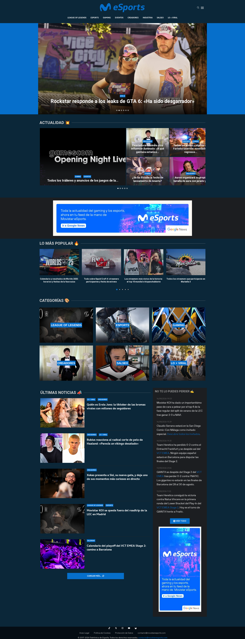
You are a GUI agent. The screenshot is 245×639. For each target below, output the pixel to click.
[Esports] (122, 325)
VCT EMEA (163, 453)
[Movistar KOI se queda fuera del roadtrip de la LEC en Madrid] (62, 518)
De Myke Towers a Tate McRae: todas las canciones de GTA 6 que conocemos (122, 99)
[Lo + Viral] (178, 363)
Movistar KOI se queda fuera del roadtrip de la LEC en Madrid (117, 512)
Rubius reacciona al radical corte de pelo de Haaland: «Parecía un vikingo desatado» (115, 442)
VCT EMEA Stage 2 (168, 507)
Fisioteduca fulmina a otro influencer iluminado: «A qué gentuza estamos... (147, 148)
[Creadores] (66, 363)
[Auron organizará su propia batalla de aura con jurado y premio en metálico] (190, 171)
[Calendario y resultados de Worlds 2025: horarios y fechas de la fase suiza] (59, 262)
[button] (43, 68)
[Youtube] (129, 628)
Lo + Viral (173, 17)
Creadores (133, 17)
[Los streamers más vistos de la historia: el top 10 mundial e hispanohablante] (143, 262)
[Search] (198, 8)
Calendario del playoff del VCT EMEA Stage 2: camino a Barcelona (116, 547)
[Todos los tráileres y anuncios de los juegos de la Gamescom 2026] (83, 156)
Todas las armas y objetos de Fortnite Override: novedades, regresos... (190, 148)
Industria (148, 17)
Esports (95, 17)
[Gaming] (178, 325)
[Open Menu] (202, 7)
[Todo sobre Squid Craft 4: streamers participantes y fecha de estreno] (101, 262)
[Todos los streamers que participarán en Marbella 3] (186, 262)
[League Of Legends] (66, 325)
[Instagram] (122, 628)
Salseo (160, 17)
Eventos (119, 17)
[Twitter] (116, 628)
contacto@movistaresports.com (152, 633)
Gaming (107, 17)
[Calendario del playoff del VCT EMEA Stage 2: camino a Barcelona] (62, 554)
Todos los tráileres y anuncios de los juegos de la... (82, 180)
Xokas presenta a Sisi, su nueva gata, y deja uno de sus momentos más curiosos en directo (117, 477)
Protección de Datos (124, 633)
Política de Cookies (102, 633)
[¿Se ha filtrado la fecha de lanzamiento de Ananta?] (147, 171)
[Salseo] (122, 363)
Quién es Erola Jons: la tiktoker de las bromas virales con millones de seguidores (116, 406)
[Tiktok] (109, 628)
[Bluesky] (136, 628)
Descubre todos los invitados (183, 434)
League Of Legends (76, 17)
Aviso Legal (84, 633)
